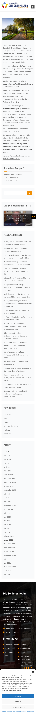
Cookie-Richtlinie (7, 711)
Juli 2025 (7, 494)
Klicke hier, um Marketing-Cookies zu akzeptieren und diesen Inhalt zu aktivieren (18, 218)
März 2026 (8, 471)
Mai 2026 (7, 463)
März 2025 (8, 501)
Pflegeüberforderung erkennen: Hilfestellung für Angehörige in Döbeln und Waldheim (15, 345)
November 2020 (10, 567)
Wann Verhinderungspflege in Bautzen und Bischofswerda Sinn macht (16, 355)
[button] (33, 672)
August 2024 (8, 509)
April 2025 (7, 498)
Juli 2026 (7, 455)
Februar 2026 (9, 475)
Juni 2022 (7, 524)
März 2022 (8, 532)
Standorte (7, 434)
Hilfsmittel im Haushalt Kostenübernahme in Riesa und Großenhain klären (15, 336)
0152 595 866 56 (12, 177)
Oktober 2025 (9, 486)
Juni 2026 (7, 459)
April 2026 (7, 467)
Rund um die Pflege (11, 426)
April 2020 (7, 571)
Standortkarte (25, 648)
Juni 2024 (7, 517)
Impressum (30, 711)
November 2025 (10, 482)
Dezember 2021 (10, 544)
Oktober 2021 (9, 551)
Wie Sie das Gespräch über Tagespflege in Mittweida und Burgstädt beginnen (15, 326)
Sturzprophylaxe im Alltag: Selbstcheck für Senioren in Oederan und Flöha (17, 287)
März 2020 (8, 574)
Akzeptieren (18, 696)
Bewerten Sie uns (11, 645)
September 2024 (10, 505)
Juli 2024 (7, 513)
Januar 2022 (8, 540)
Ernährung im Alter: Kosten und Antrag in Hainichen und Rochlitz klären (16, 271)
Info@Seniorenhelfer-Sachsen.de (18, 628)
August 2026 (8, 452)
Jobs (5, 418)
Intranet (23, 652)
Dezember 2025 (10, 478)
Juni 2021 (7, 563)
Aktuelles (7, 414)
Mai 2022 (7, 528)
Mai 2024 (7, 521)
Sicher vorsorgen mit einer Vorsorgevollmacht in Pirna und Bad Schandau (17, 377)
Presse (6, 422)
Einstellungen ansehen (18, 707)
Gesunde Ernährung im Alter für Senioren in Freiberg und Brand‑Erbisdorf (16, 394)
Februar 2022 (9, 536)
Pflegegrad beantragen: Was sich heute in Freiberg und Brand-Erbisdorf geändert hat (18, 303)
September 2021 (10, 555)
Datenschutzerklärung (19, 711)
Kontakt (23, 645)
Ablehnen (18, 702)
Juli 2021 (7, 559)
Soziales (7, 430)
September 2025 (10, 490)
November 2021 (10, 548)
